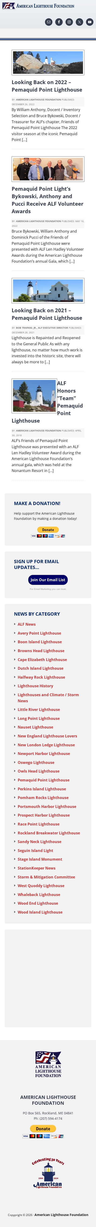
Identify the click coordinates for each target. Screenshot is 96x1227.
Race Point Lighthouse (38, 824)
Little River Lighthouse (39, 709)
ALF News (27, 624)
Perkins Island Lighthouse (42, 789)
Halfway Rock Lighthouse (41, 677)
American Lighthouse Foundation (48, 6)
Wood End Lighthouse (38, 903)
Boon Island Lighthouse (40, 641)
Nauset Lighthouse (35, 727)
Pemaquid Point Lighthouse (43, 780)
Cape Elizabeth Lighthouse (42, 659)
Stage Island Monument (40, 859)
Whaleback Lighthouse (39, 894)
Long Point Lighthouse (39, 718)
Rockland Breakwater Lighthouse (49, 833)
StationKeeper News (36, 868)
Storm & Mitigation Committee (46, 877)
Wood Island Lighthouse (40, 912)
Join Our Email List (48, 579)
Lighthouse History (35, 685)
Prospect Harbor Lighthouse (44, 815)
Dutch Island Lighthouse (40, 668)
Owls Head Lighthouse (38, 771)
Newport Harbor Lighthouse (44, 753)
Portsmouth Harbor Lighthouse (47, 806)
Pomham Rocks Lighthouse (43, 797)
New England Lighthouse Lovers (47, 736)
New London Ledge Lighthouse (46, 744)
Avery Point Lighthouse (39, 633)
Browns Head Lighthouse (41, 650)
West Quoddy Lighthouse (41, 885)
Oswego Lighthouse (36, 762)
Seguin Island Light (35, 850)
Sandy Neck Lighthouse (39, 841)
